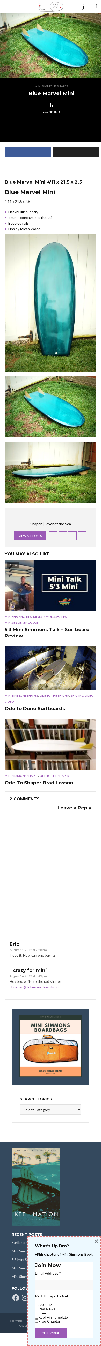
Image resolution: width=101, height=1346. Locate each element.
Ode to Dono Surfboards (35, 708)
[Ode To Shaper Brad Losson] (50, 744)
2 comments (51, 111)
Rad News (46, 1309)
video (9, 701)
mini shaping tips (18, 617)
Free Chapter (49, 1321)
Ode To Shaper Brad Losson (39, 783)
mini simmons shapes (51, 86)
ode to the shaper (54, 695)
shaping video (82, 695)
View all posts (30, 536)
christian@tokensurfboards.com (35, 987)
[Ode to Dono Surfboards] (50, 668)
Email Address (48, 1273)
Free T (43, 1313)
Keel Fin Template (53, 1317)
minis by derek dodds (21, 622)
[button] (50, 45)
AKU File (45, 1305)
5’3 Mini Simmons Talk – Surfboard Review (47, 633)
